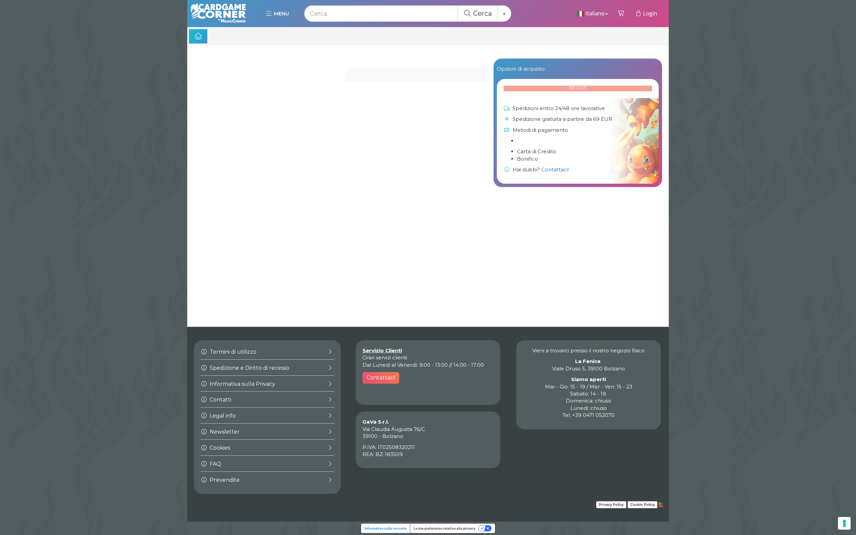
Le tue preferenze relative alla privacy (444, 528)
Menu (281, 13)
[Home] (198, 36)
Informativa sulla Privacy (241, 384)
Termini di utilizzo (232, 352)
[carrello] (621, 13)
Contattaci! (555, 169)
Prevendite (224, 480)
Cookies (219, 448)
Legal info (222, 416)
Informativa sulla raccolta (385, 528)
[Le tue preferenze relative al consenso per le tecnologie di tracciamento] (844, 523)
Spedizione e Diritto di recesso (248, 368)
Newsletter (224, 432)
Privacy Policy (611, 504)
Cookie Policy (642, 504)
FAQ (214, 464)
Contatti (219, 399)
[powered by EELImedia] (661, 504)
